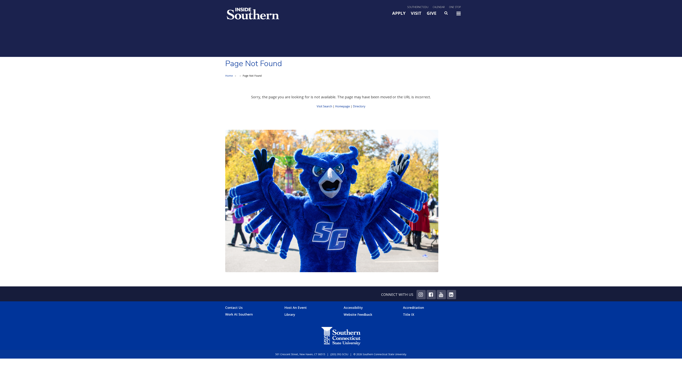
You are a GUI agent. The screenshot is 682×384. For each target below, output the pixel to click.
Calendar (439, 7)
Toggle (458, 14)
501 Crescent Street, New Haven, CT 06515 (300, 354)
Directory (359, 106)
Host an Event (295, 307)
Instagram (421, 294)
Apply (398, 13)
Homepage (342, 106)
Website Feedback (358, 314)
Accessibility (353, 307)
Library (289, 314)
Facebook (431, 294)
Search (446, 14)
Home (229, 75)
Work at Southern (239, 314)
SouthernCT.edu (417, 7)
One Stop (455, 7)
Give (431, 13)
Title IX (408, 314)
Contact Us (234, 308)
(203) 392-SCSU (339, 354)
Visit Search (324, 106)
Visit (416, 13)
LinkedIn (451, 294)
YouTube (441, 294)
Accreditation (413, 307)
